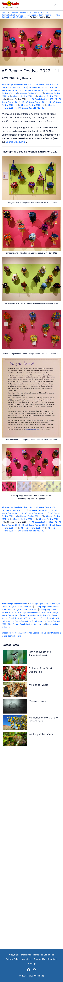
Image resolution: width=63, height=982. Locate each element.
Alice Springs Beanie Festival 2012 (18, 607)
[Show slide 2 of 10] (24, 486)
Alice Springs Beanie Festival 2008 (45, 604)
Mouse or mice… (38, 701)
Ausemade (39, 976)
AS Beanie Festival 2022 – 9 (23, 96)
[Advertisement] (31, 567)
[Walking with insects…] (15, 740)
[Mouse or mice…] (15, 707)
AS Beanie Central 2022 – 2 (15, 87)
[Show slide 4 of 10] (53, 486)
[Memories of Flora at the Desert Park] (15, 723)
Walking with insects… (42, 734)
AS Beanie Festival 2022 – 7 (30, 93)
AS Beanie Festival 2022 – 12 (44, 99)
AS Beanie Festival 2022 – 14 (38, 102)
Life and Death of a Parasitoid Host (40, 653)
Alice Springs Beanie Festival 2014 (23, 609)
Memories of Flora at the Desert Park (43, 719)
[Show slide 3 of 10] (39, 486)
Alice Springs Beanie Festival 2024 (44, 618)
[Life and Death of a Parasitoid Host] (15, 657)
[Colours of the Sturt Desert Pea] (15, 674)
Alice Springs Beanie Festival (14, 604)
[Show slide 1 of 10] (9, 486)
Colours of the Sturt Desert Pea (40, 670)
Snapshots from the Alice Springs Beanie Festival (24, 633)
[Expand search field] (55, 5)
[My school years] (15, 690)
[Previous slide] (6, 462)
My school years (38, 684)
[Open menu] (59, 5)
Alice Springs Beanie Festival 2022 (17, 84)
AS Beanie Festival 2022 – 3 (40, 87)
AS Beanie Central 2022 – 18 (31, 108)
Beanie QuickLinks (15, 141)
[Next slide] (56, 462)
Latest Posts (11, 644)
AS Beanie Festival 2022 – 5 (37, 90)
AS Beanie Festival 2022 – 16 (32, 105)
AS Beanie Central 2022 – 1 (47, 84)
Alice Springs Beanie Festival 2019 (30, 612)
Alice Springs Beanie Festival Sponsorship (26, 624)
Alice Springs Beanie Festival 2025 (18, 621)
